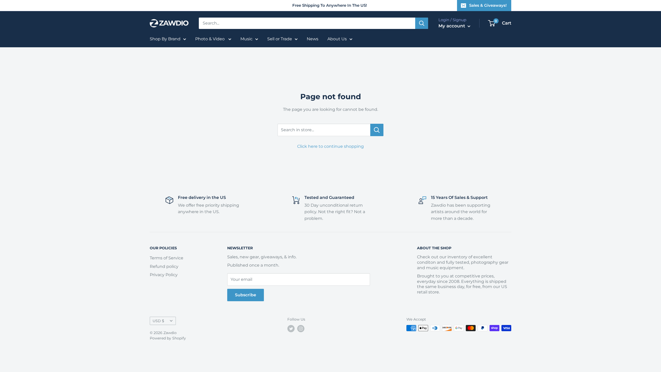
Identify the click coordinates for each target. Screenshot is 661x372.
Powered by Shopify (168, 338)
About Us (337, 38)
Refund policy (164, 266)
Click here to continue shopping (330, 146)
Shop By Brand (165, 38)
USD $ (158, 321)
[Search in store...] (376, 130)
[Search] (421, 23)
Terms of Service (166, 257)
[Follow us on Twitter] (291, 328)
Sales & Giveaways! (488, 5)
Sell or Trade (279, 38)
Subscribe (245, 294)
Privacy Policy (164, 274)
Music (246, 38)
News (312, 38)
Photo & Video (210, 38)
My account (452, 25)
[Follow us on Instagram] (300, 328)
